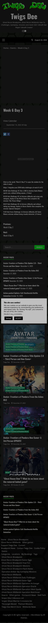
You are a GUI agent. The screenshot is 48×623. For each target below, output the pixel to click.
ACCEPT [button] (18, 318)
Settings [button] (8, 318)
